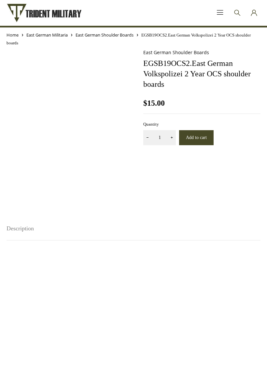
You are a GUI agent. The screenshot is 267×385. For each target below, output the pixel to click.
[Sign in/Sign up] (253, 13)
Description (20, 228)
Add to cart (196, 137)
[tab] (20, 228)
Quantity (151, 124)
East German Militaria (47, 35)
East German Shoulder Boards (105, 35)
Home (13, 35)
